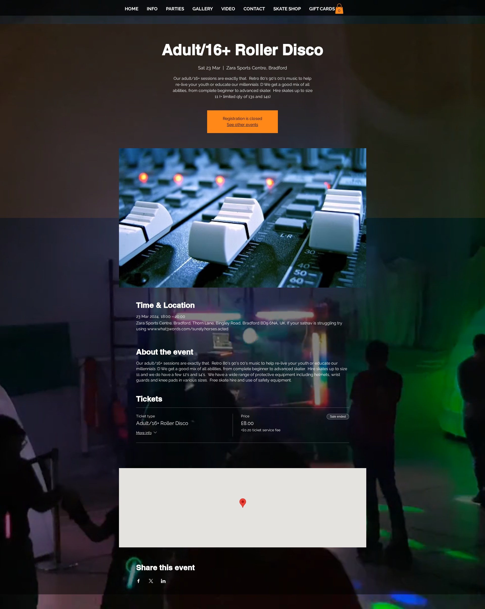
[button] (339, 9)
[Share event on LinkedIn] (163, 581)
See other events (242, 124)
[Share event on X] (151, 581)
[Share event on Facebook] (138, 581)
